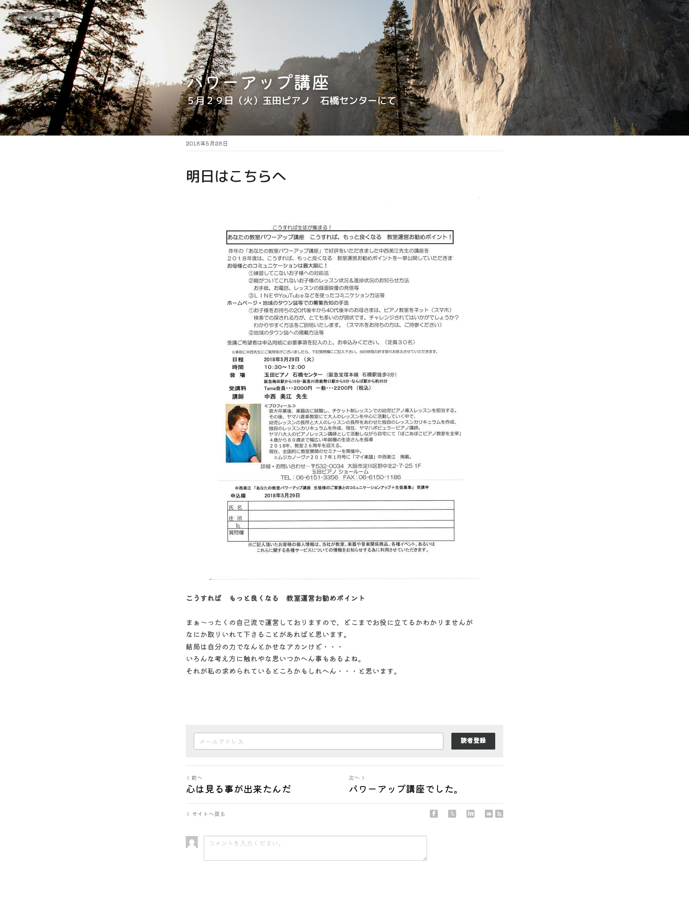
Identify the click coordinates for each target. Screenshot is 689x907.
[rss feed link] (499, 814)
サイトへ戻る (39, 18)
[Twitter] (452, 814)
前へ (197, 777)
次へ (354, 777)
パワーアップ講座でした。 (405, 789)
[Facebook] (434, 814)
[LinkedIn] (470, 814)
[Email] (489, 814)
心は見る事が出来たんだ (238, 789)
